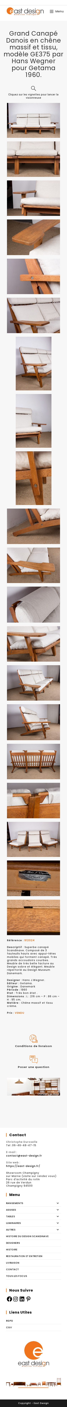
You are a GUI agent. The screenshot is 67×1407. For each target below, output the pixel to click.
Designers (13, 1243)
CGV (9, 1327)
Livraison (12, 1263)
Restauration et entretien (24, 1256)
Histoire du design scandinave (27, 1236)
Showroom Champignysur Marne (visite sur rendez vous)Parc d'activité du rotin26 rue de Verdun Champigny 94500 (31, 1179)
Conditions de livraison (33, 1046)
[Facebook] (9, 1299)
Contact (12, 1269)
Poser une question (33, 1067)
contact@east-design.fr (24, 1155)
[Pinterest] (28, 1299)
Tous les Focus (16, 1276)
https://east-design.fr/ (23, 1166)
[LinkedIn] (22, 1299)
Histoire (12, 1249)
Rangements (14, 1203)
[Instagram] (15, 1299)
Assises (11, 1210)
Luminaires (13, 1223)
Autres (11, 1229)
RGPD (9, 1321)
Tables (10, 1216)
